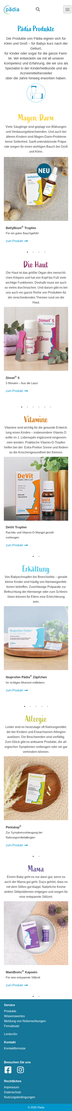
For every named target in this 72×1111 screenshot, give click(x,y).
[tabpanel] (36, 202)
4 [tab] (45, 252)
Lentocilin (10, 1034)
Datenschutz (12, 1092)
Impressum (11, 1087)
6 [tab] (50, 407)
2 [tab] (33, 252)
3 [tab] (39, 252)
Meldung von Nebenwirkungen (25, 1021)
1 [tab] (27, 252)
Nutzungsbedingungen (19, 1097)
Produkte (10, 1011)
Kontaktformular (15, 1048)
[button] (67, 9)
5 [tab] (45, 407)
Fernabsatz (11, 1026)
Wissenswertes (14, 1016)
